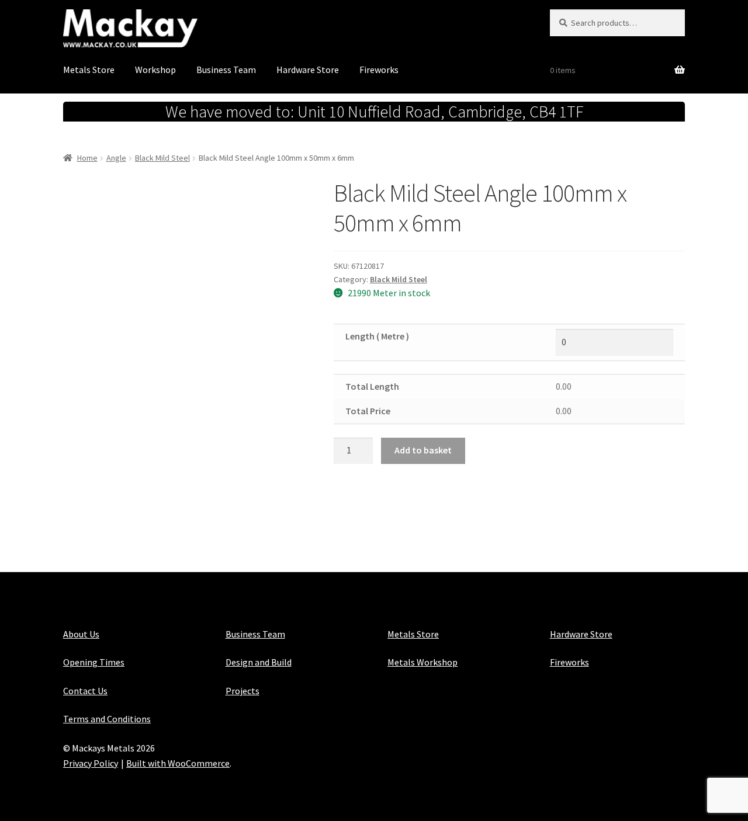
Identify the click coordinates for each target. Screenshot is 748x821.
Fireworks (379, 69)
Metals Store (89, 69)
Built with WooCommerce (178, 763)
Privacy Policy (90, 763)
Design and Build (259, 662)
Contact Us (85, 691)
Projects (242, 691)
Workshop (155, 69)
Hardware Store (307, 69)
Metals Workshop (422, 662)
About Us (81, 634)
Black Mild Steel (162, 158)
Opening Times (93, 662)
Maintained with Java (105, 778)
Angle (116, 158)
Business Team (226, 69)
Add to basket (423, 450)
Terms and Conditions (107, 719)
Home (87, 158)
